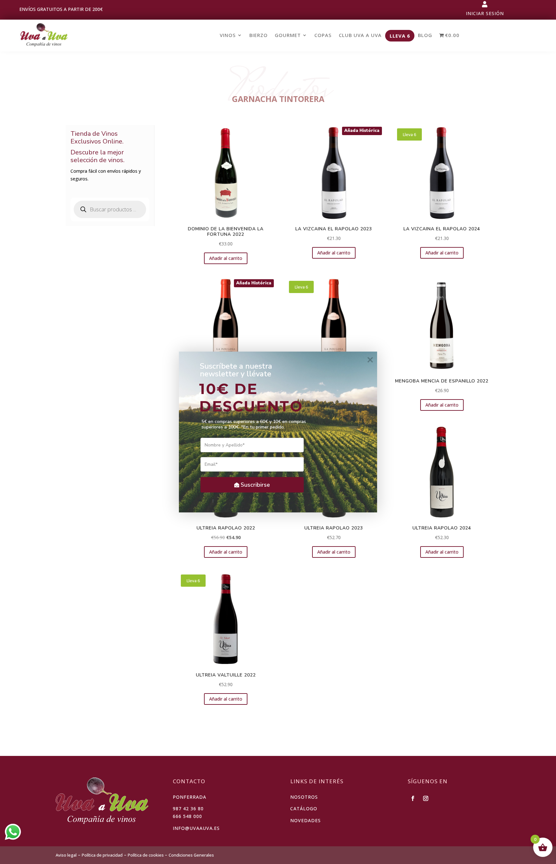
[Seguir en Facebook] (413, 798)
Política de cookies (146, 855)
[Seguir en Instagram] (426, 798)
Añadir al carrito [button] (225, 258)
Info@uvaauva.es (196, 828)
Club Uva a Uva (360, 35)
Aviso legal (66, 855)
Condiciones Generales (191, 855)
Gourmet (288, 35)
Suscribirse (255, 485)
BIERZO (258, 35)
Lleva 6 (400, 36)
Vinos (228, 35)
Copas (323, 35)
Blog (425, 35)
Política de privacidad (102, 855)
